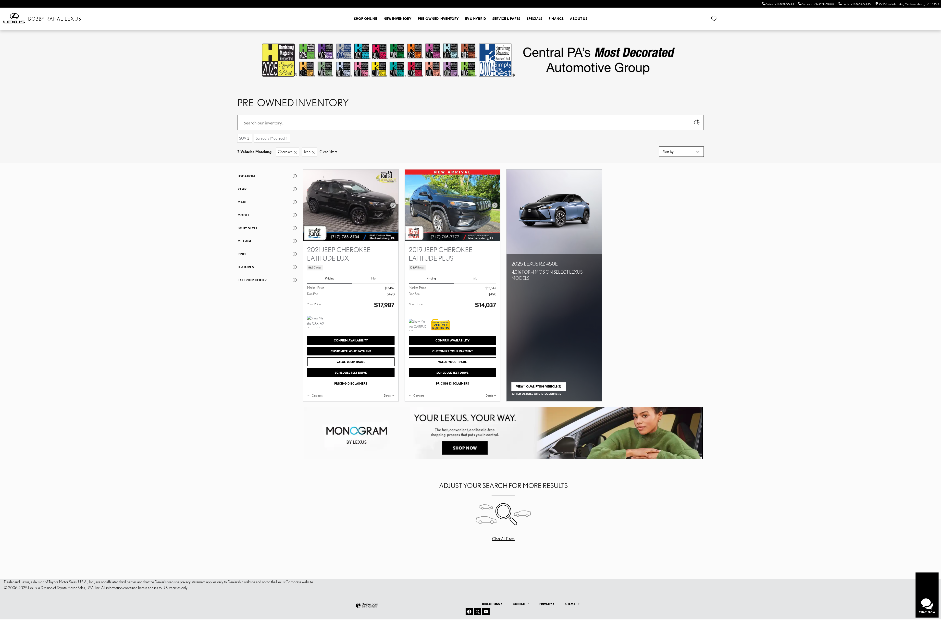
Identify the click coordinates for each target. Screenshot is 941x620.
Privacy (545, 604)
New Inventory (397, 19)
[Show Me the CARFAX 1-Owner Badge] (418, 325)
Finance (556, 19)
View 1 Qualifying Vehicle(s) (538, 388)
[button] (351, 267)
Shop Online (365, 19)
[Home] (14, 19)
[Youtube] (486, 611)
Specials (534, 19)
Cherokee (285, 151)
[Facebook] (469, 611)
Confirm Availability (351, 340)
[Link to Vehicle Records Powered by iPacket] (440, 324)
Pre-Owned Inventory (438, 19)
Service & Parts (506, 19)
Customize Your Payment (351, 351)
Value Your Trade (350, 362)
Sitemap (571, 604)
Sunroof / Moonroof (271, 138)
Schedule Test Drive (351, 372)
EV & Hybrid (475, 19)
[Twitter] (477, 611)
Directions (491, 604)
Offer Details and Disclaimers (536, 394)
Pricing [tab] (329, 278)
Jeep (307, 151)
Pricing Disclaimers (350, 383)
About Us (578, 19)
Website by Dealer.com (367, 605)
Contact (520, 604)
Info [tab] (373, 278)
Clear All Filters (503, 538)
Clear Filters (328, 151)
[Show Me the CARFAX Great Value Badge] (316, 322)
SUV (244, 138)
